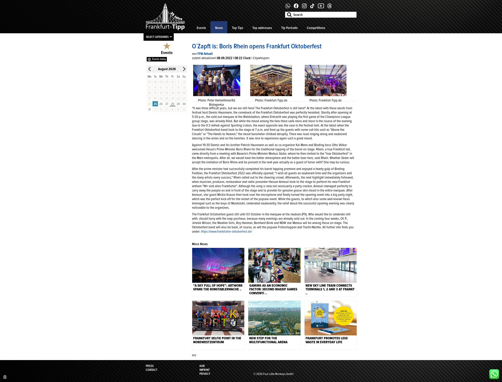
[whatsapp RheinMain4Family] (494, 374)
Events (201, 28)
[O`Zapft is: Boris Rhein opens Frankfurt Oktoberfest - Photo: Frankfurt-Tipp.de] (271, 80)
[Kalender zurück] (150, 69)
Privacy (204, 374)
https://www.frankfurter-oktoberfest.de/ (226, 231)
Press (150, 366)
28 (172, 104)
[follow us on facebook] (289, 7)
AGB (202, 366)
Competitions (316, 28)
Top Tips (237, 28)
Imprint (204, 370)
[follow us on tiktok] (313, 7)
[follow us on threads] (331, 7)
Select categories (157, 37)
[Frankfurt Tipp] (165, 30)
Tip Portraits (289, 28)
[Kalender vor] (184, 69)
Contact (151, 370)
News (219, 28)
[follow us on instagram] (306, 7)
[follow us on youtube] (322, 7)
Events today (159, 59)
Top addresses (262, 28)
